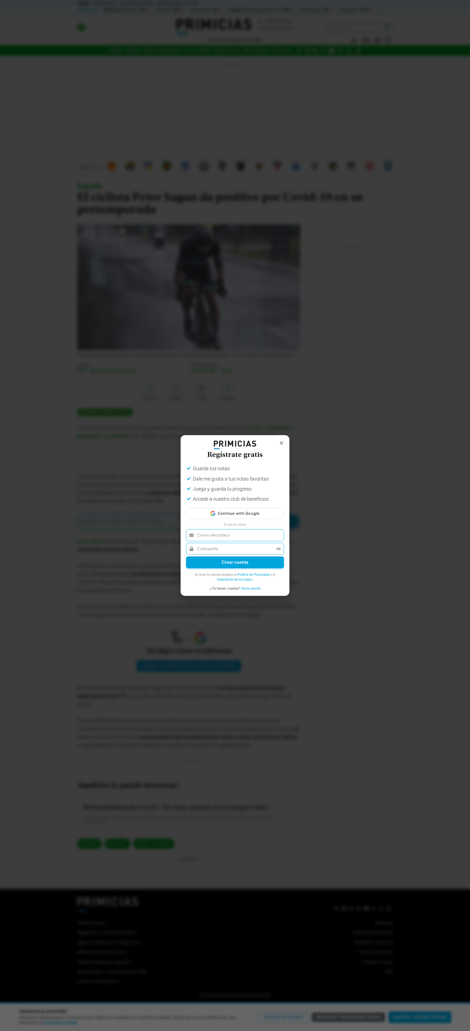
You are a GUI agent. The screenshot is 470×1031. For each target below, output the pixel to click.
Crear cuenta (235, 562)
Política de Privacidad (253, 575)
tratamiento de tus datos (234, 579)
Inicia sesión (251, 588)
